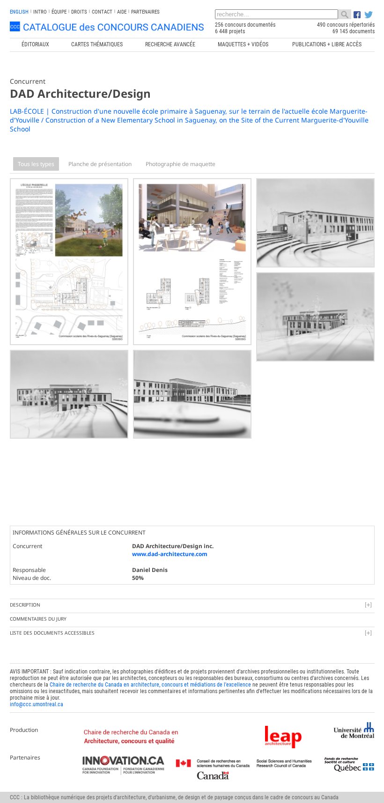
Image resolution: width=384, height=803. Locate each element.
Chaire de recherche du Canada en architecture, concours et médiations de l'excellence (150, 684)
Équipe (59, 12)
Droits (79, 12)
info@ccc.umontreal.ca (36, 704)
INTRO (40, 12)
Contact (102, 12)
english (19, 12)
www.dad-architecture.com (169, 554)
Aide (121, 12)
